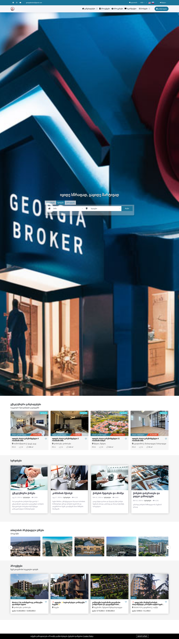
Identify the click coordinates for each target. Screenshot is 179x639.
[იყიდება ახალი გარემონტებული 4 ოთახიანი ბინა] (29, 423)
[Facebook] (14, 2)
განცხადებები (89, 9)
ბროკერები (118, 9)
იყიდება (60, 202)
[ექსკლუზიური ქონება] (29, 477)
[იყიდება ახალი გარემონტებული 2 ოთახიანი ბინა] (69, 423)
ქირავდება (70, 202)
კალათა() (133, 2)
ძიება (127, 208)
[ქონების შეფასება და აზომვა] (109, 477)
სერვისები (26, 497)
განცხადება (162, 9)
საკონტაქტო (131, 9)
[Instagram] (18, 2)
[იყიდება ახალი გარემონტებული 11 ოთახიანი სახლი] (109, 423)
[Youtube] (21, 2)
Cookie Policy (88, 636)
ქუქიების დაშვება (142, 636)
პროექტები (105, 9)
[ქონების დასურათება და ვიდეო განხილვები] (149, 477)
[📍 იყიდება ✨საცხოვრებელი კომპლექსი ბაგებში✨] (69, 586)
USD (141, 2)
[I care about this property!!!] (45, 439)
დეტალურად (51, 213)
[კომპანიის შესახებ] (69, 477)
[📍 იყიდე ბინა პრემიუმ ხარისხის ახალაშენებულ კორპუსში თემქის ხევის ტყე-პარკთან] (149, 586)
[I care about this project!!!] (45, 602)
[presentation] (11, 547)
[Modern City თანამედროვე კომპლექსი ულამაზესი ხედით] (29, 586)
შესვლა (163, 2)
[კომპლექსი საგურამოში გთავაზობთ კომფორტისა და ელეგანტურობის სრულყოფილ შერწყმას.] (109, 586)
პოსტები (144, 9)
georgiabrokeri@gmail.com (34, 2)
